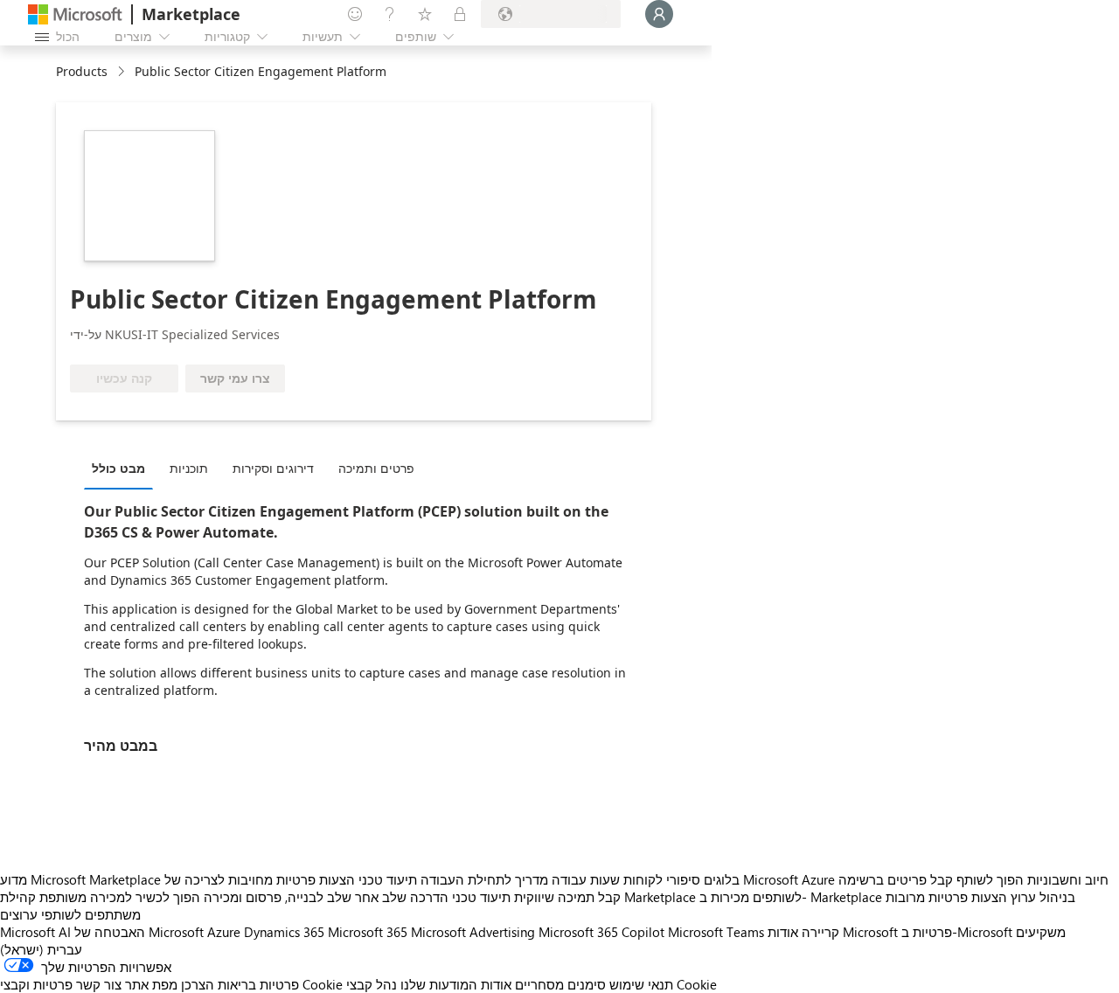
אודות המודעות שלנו (455, 984)
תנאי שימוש (641, 984)
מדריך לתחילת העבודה (484, 879)
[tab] (123, 467)
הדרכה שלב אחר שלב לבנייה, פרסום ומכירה (326, 897)
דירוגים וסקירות (273, 468)
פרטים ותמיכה (376, 468)
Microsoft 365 (367, 932)
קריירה (820, 932)
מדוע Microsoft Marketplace (80, 879)
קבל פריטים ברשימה (895, 879)
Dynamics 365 (284, 932)
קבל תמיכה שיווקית (567, 897)
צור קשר (99, 984)
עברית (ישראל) (41, 949)
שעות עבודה (586, 879)
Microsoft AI (35, 932)
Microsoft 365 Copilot (601, 932)
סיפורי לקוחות (661, 879)
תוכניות (189, 468)
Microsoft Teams (716, 932)
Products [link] (82, 71)
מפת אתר (151, 984)
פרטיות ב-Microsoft (956, 932)
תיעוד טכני (387, 879)
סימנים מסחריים (560, 984)
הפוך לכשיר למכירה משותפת (119, 897)
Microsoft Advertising (473, 932)
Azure (223, 932)
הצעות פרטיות (315, 879)
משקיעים (1041, 932)
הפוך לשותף (990, 879)
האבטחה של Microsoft (139, 932)
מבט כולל (118, 468)
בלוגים (722, 879)
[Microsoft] (75, 14)
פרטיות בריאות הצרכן (240, 984)
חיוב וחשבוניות (1068, 879)
